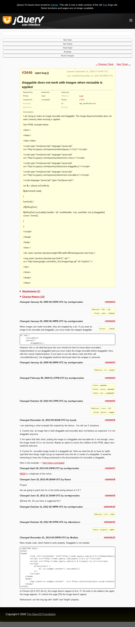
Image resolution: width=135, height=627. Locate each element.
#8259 (23, 474)
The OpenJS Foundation (41, 614)
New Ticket (67, 40)
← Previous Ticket (104, 64)
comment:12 (109, 537)
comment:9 (110, 495)
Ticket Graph (67, 48)
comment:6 (110, 420)
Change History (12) (33, 296)
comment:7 (110, 468)
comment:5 (110, 401)
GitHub (54, 4)
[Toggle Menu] (130, 20)
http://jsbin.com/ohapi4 (53, 463)
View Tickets (67, 44)
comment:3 (110, 362)
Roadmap (67, 52)
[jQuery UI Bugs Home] (23, 21)
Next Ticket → (124, 64)
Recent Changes (67, 56)
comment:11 (109, 522)
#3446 (27, 72)
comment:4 (110, 378)
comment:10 (109, 506)
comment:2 (110, 321)
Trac (105, 4)
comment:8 (110, 479)
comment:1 (110, 302)
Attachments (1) (31, 291)
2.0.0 (81, 96)
